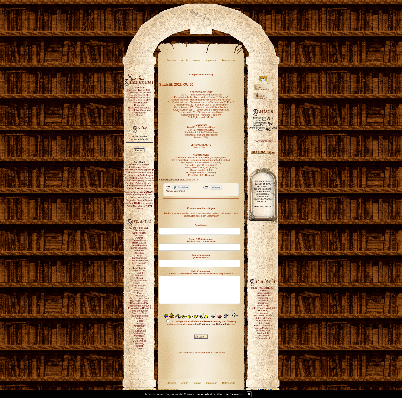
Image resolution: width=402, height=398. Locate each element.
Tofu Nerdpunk (263, 338)
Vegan (139, 115)
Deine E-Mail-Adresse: (201, 240)
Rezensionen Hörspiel (139, 308)
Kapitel (139, 273)
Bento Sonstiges (139, 248)
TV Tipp (139, 320)
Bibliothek (139, 253)
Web (139, 328)
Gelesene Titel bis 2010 (139, 90)
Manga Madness (263, 328)
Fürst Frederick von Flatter (263, 308)
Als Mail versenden (175, 191)
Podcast (139, 290)
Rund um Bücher (139, 310)
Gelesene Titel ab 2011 (139, 92)
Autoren (139, 235)
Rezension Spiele (139, 315)
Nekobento (263, 335)
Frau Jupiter (263, 305)
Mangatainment (139, 280)
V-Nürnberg (139, 333)
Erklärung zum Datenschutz (214, 324)
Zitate (139, 348)
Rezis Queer (139, 112)
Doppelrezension (139, 260)
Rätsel (139, 295)
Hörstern (263, 313)
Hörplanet (263, 310)
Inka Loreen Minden (263, 315)
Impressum (211, 60)
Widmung (139, 343)
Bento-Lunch (262, 295)
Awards (139, 238)
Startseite (171, 60)
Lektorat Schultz (263, 320)
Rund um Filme (139, 313)
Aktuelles (139, 230)
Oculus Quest (139, 285)
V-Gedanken (139, 331)
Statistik (139, 318)
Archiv (184, 60)
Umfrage (139, 323)
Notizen (139, 283)
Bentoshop (263, 298)
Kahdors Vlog (139, 270)
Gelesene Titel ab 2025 (139, 100)
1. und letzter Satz (139, 228)
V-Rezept (139, 338)
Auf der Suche (139, 233)
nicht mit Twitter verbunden (205, 187)
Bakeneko (263, 290)
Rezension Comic (139, 300)
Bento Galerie (139, 243)
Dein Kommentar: (201, 272)
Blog (139, 255)
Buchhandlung (139, 258)
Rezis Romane (139, 102)
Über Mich (139, 87)
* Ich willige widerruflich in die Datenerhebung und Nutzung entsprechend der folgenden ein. (202, 322)
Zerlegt (139, 346)
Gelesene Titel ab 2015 (139, 95)
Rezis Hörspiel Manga (139, 107)
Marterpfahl (263, 333)
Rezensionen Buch (139, 298)
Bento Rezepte (139, 245)
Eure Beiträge (139, 263)
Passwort (139, 288)
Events (139, 265)
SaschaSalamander (169, 179)
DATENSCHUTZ (263, 141)
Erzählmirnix (263, 303)
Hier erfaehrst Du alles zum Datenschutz (220, 394)
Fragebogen (139, 268)
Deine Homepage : (201, 256)
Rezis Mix (139, 105)
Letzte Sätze (263, 323)
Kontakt (197, 60)
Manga (139, 278)
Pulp (139, 293)
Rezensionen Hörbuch (139, 305)
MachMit (139, 275)
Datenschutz (228, 60)
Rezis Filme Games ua (139, 110)
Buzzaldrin (263, 300)
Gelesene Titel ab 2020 (139, 97)
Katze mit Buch (263, 318)
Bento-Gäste (139, 240)
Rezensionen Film (139, 303)
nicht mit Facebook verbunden (168, 187)
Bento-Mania (263, 293)
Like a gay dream (263, 325)
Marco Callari (263, 330)
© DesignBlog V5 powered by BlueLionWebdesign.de (151, 390)
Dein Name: (201, 225)
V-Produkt (139, 336)
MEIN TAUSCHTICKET (263, 288)
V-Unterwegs (139, 341)
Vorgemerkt (139, 326)
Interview (139, 250)
